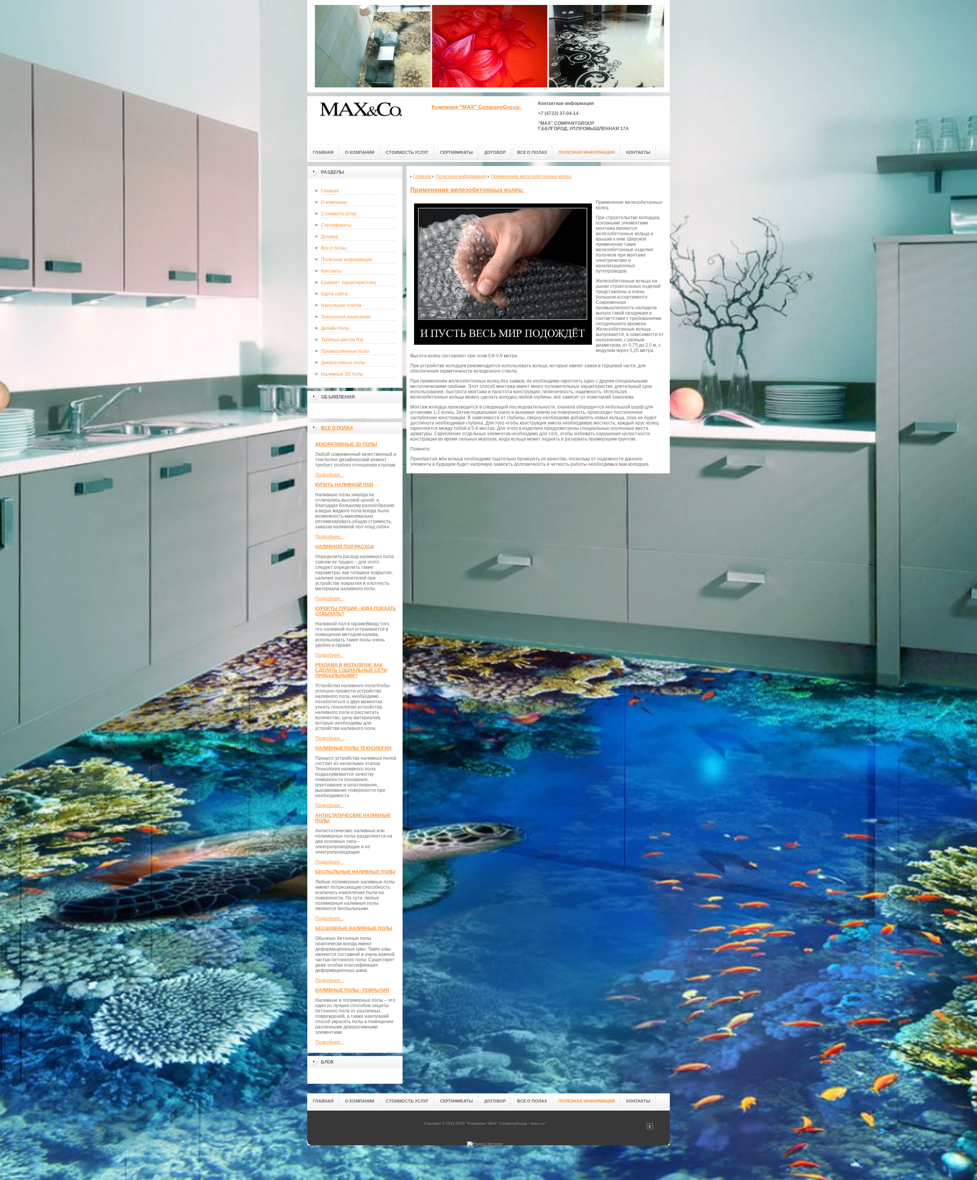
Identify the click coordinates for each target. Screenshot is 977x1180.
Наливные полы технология (353, 748)
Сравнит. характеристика (348, 282)
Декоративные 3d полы (346, 444)
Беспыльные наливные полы (355, 872)
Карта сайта (334, 294)
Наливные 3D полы (342, 374)
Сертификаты (336, 225)
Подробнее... (329, 475)
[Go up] (650, 1128)
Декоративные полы (343, 362)
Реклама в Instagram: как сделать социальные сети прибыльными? (351, 670)
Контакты (331, 271)
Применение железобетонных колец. (467, 190)
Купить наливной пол (344, 484)
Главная (330, 191)
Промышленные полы (345, 351)
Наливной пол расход (344, 546)
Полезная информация (346, 259)
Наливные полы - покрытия (352, 990)
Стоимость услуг (339, 213)
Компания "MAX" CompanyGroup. (476, 107)
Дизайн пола (335, 328)
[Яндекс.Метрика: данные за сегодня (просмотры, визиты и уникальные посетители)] (485, 1144)
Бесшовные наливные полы (353, 928)
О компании (334, 202)
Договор (330, 236)
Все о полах (334, 248)
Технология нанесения (346, 317)
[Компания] (360, 119)
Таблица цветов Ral (342, 339)
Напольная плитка (341, 305)
